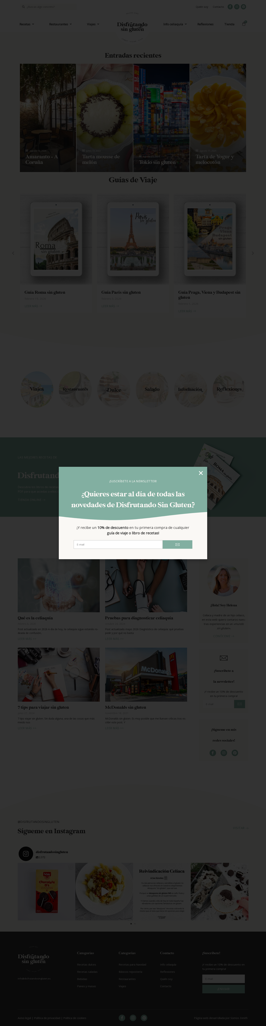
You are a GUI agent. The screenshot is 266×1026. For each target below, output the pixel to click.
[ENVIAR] (177, 544)
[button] (201, 473)
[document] (133, 513)
